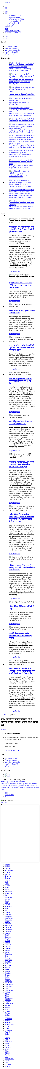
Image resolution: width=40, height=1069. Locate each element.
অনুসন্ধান (12, 271)
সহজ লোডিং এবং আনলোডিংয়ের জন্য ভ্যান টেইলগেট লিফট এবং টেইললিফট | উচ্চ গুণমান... (22, 94)
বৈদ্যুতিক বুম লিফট (13, 785)
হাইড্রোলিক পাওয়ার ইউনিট (16, 19)
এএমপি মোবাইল (20, 782)
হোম (6, 12)
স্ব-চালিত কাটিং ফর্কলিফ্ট (15, 21)
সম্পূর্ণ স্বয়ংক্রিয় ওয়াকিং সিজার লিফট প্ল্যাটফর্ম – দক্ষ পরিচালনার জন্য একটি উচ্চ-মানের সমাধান (21, 347)
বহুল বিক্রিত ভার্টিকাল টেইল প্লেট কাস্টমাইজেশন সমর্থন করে (18, 176)
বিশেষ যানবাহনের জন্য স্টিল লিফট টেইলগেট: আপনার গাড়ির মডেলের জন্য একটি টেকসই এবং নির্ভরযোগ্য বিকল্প (22, 670)
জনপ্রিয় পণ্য (4, 782)
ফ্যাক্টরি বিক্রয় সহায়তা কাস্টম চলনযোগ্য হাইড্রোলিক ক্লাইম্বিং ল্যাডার (20, 155)
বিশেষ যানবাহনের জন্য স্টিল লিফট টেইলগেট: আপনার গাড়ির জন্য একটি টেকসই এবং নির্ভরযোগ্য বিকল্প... (21, 82)
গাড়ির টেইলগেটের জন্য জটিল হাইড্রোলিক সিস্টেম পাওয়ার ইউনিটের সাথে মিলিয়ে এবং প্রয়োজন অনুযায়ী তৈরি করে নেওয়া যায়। (21, 517)
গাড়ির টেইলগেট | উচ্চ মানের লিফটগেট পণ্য (21, 121)
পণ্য (6, 13)
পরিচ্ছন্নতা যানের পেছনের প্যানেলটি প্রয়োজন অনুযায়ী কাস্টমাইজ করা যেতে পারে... (21, 166)
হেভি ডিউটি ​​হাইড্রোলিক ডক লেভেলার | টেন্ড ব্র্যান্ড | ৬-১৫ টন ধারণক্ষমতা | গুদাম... (21, 69)
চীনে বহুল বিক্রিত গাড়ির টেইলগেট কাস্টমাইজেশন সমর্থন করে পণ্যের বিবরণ (20, 185)
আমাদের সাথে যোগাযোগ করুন (13, 32)
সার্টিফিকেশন (8, 27)
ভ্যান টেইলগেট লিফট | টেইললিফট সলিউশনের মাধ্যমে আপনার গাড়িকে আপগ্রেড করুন (21, 114)
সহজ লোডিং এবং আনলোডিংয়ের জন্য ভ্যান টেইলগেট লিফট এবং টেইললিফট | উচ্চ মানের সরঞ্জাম (21, 229)
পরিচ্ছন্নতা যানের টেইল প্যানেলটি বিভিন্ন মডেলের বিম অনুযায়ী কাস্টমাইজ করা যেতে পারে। (22, 567)
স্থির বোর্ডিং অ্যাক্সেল (15, 17)
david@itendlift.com (12, 750)
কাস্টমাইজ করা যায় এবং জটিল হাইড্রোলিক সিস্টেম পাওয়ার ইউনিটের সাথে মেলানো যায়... (21, 196)
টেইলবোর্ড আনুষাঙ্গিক (14, 23)
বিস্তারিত (17, 271)
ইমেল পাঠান (4, 802)
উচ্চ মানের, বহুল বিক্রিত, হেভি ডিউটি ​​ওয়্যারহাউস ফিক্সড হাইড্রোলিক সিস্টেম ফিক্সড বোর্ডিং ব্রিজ (21, 464)
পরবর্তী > (5, 715)
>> (8, 715)
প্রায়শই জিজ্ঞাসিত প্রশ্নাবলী (12, 31)
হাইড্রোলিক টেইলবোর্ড (15, 15)
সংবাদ (6, 29)
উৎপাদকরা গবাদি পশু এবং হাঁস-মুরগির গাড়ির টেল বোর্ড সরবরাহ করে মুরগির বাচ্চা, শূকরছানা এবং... (22, 146)
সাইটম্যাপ (12, 782)
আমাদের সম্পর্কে (9, 25)
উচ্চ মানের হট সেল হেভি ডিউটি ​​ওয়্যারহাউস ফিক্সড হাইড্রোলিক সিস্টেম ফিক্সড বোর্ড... (21, 207)
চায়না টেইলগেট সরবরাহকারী (8, 783)
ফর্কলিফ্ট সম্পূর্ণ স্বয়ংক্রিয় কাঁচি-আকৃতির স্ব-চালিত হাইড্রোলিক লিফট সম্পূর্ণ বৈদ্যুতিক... (21, 131)
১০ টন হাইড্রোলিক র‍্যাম (23, 783)
